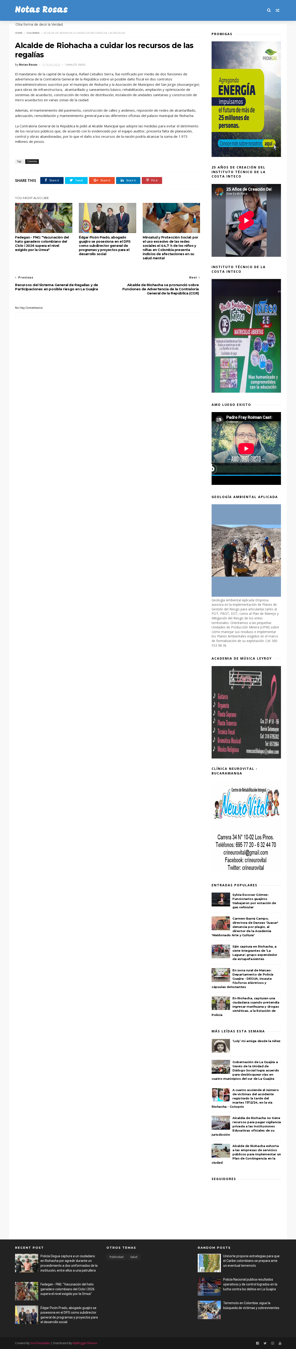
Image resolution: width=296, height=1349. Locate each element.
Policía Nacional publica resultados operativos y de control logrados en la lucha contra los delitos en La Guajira (250, 1284)
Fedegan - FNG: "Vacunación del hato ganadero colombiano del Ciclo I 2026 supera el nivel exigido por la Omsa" (42, 243)
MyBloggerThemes (85, 1343)
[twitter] (265, 1343)
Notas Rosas (41, 10)
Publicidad (116, 1257)
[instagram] (272, 1343)
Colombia (33, 32)
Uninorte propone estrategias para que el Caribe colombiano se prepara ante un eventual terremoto (251, 1260)
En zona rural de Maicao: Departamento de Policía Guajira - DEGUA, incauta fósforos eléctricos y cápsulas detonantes (242, 978)
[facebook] (257, 1343)
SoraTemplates (40, 1343)
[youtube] (280, 1343)
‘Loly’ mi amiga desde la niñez (256, 1041)
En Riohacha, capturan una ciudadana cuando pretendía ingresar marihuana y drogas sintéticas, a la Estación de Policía (245, 1006)
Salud (133, 1257)
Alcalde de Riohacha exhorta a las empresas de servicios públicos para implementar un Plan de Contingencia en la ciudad (246, 1154)
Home (19, 32)
